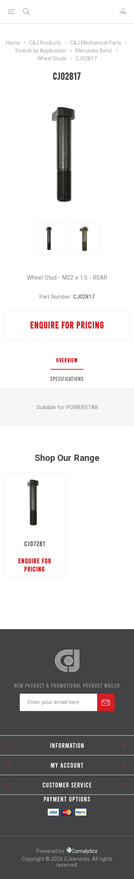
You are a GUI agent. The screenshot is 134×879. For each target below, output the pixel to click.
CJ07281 (34, 543)
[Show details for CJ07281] (35, 503)
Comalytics (84, 851)
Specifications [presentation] (67, 378)
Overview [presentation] (67, 360)
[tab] (67, 360)
